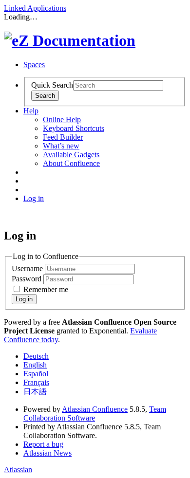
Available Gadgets (71, 154)
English (35, 365)
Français (36, 382)
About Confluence (71, 163)
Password (27, 279)
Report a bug (43, 444)
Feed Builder (63, 137)
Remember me (45, 289)
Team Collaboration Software (94, 413)
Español (35, 373)
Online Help (62, 119)
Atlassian (18, 469)
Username (28, 268)
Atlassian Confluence (95, 409)
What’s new (61, 146)
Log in (33, 198)
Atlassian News (47, 453)
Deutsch (36, 356)
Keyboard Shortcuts (73, 128)
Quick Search (52, 85)
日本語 (35, 391)
